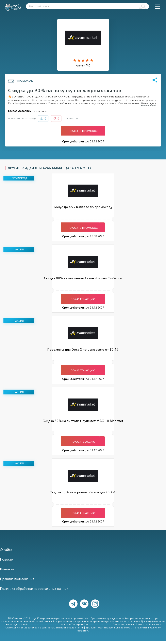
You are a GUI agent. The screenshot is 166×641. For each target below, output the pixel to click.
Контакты (7, 569)
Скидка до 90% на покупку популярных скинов (64, 90)
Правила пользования (17, 579)
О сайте (6, 550)
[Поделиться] (155, 80)
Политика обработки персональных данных (34, 589)
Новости (6, 559)
